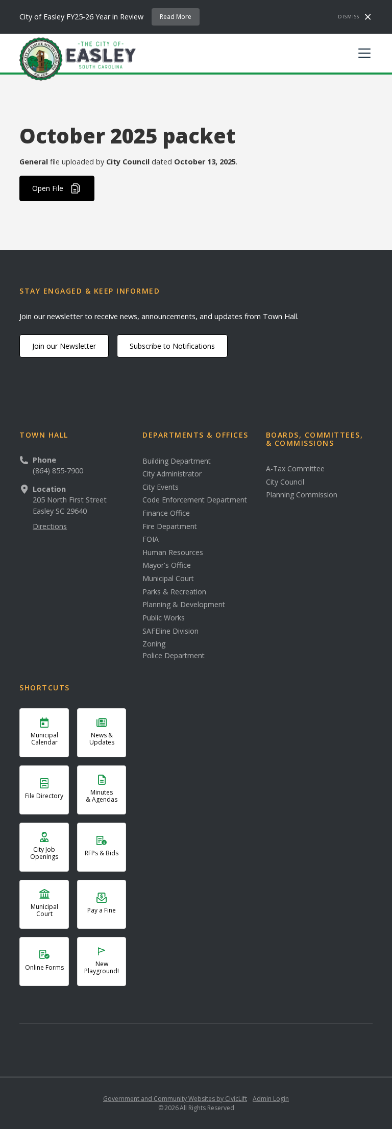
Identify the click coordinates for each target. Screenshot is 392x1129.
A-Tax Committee (295, 469)
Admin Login (271, 1098)
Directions (50, 526)
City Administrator (172, 474)
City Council (285, 482)
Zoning (153, 644)
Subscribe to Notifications (172, 346)
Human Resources (172, 552)
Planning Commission (301, 495)
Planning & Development (183, 604)
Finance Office (166, 513)
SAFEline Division (170, 631)
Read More (175, 16)
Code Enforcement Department (194, 500)
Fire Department (169, 526)
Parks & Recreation (174, 592)
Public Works (163, 618)
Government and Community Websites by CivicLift (175, 1098)
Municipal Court (168, 578)
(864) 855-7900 (58, 470)
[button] (362, 53)
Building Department (176, 461)
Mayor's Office (166, 565)
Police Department (173, 656)
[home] (77, 58)
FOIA (150, 539)
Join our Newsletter (64, 346)
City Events (160, 487)
